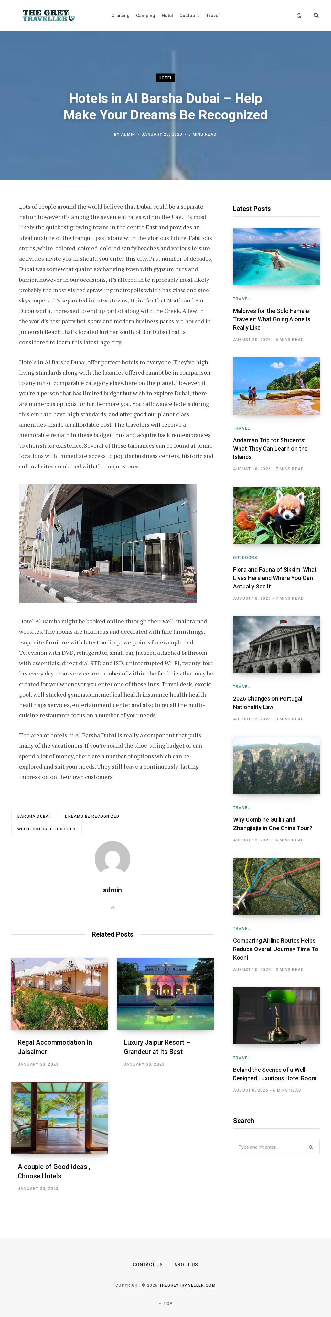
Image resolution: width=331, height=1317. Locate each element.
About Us (186, 1264)
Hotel (166, 77)
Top (167, 1303)
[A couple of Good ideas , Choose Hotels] (59, 1118)
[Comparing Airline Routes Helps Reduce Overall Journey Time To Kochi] (276, 886)
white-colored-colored (46, 829)
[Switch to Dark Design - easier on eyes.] (299, 15)
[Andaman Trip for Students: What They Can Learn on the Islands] (276, 385)
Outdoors (245, 557)
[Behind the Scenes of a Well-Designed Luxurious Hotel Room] (276, 1015)
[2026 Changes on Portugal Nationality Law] (276, 644)
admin (128, 134)
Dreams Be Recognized (92, 816)
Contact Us (148, 1264)
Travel (241, 299)
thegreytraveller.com (187, 1285)
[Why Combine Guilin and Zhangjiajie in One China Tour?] (276, 765)
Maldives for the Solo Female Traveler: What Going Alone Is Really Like (271, 319)
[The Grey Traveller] (48, 15)
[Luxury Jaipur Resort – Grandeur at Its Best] (165, 994)
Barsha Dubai (33, 816)
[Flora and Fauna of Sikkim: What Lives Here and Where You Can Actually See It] (276, 515)
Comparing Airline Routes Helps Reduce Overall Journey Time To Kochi (275, 949)
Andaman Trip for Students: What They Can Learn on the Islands (270, 448)
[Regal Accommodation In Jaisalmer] (59, 994)
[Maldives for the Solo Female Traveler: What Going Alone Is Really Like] (276, 256)
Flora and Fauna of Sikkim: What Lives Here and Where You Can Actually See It (275, 578)
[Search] (313, 15)
